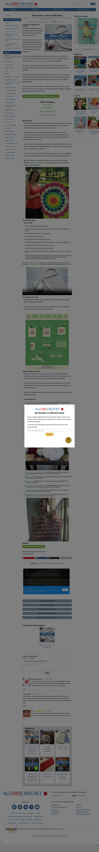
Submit (49, 434)
